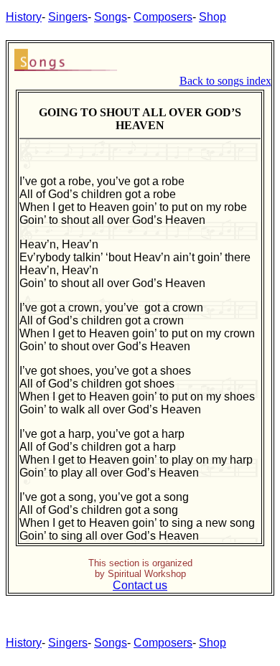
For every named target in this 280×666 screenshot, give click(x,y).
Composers (163, 17)
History (24, 17)
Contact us (140, 585)
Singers (68, 17)
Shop (212, 17)
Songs (110, 17)
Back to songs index (225, 81)
